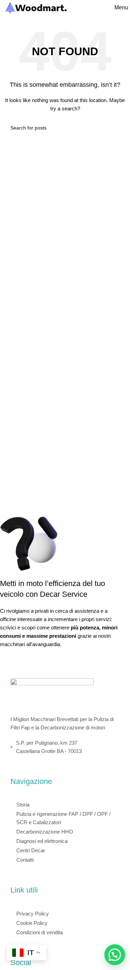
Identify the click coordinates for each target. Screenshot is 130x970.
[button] (114, 954)
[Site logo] (36, 7)
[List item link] (65, 747)
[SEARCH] (117, 128)
